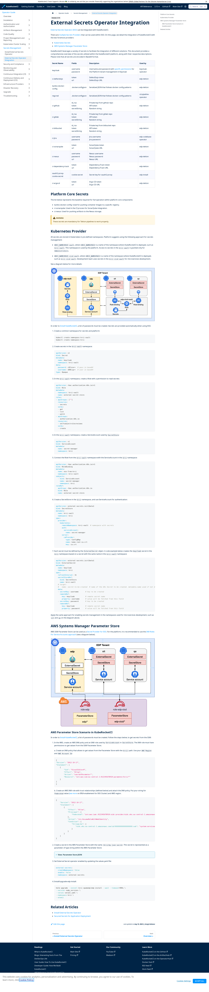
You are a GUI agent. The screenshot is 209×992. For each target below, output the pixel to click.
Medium (109, 955)
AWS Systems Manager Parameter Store (70, 46)
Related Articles (165, 29)
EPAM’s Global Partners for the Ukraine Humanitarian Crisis (150, 1)
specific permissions (123, 69)
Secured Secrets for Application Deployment (72, 916)
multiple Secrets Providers (70, 35)
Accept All (199, 981)
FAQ (59, 6)
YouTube (109, 952)
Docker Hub (147, 962)
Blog (66, 6)
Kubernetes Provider (167, 17)
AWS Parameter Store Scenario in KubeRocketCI (172, 25)
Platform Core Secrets (167, 14)
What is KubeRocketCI (43, 952)
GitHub (165, 6)
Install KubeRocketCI (68, 326)
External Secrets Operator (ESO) (64, 30)
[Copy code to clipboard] (152, 337)
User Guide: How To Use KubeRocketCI (50, 962)
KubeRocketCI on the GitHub (154, 952)
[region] (104, 982)
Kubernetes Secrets (62, 43)
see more (73, 793)
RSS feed (145, 965)
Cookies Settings (184, 981)
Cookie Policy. (26, 979)
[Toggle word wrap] (148, 560)
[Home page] (53, 13)
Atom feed (146, 969)
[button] (17, 20)
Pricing (73, 955)
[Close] (206, 1)
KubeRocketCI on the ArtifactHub (155, 955)
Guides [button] (39, 6)
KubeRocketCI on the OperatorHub (156, 958)
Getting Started (27, 6)
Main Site (176, 6)
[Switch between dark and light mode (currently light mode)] (185, 6)
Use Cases (51, 6)
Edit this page (59, 924)
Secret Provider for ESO (96, 631)
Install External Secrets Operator (67, 913)
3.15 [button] (156, 6)
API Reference (146, 6)
